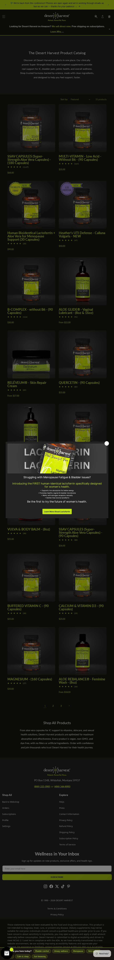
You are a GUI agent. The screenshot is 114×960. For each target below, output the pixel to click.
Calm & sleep (23, 956)
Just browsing (40, 956)
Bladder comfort (42, 951)
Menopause (78, 951)
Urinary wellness (61, 951)
